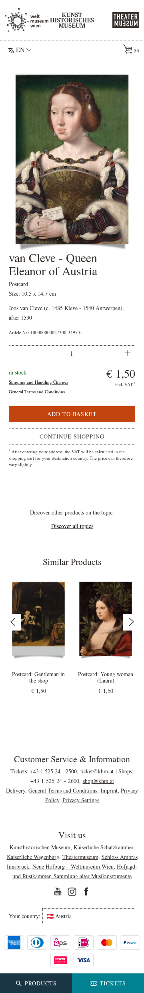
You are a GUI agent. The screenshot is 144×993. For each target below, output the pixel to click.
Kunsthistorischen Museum (40, 847)
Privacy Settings (80, 800)
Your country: (24, 916)
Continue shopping (72, 436)
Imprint (109, 790)
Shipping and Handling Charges (38, 382)
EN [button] (20, 49)
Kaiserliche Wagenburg (33, 857)
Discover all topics (72, 526)
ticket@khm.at (97, 771)
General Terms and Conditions (37, 391)
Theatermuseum (80, 857)
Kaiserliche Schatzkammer (103, 847)
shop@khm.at (98, 781)
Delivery (15, 790)
